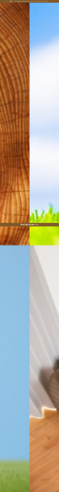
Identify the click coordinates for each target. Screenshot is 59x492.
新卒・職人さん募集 (37, 1)
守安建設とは (19, 1)
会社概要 (43, 1)
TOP (16, 1)
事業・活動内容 (25, 1)
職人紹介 (33, 1)
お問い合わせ (47, 1)
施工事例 (29, 1)
